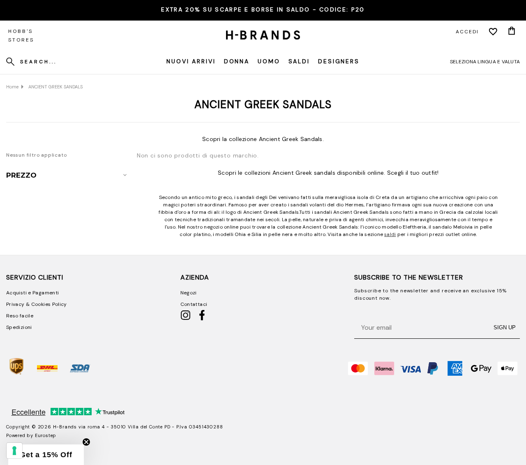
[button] (46, 454)
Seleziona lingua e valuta (485, 61)
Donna (236, 61)
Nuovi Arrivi (191, 61)
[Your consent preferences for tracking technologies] (14, 450)
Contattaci (194, 304)
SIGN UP (505, 327)
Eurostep (45, 435)
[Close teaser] (86, 442)
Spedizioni (19, 327)
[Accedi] (493, 32)
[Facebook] (202, 318)
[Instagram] (185, 318)
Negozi (188, 292)
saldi (390, 234)
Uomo (269, 61)
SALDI (299, 61)
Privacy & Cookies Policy (36, 304)
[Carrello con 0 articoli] (512, 32)
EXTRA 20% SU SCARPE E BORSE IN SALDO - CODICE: (263, 9)
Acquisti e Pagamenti (32, 292)
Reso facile (19, 315)
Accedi (467, 31)
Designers (339, 61)
